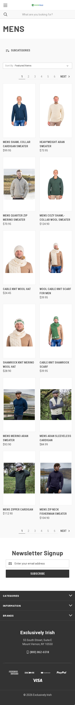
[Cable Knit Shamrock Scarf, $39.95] (56, 331)
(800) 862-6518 (39, 652)
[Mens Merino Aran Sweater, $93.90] (19, 404)
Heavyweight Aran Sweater (52, 144)
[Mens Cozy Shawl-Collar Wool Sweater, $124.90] (56, 184)
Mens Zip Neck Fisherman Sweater (53, 512)
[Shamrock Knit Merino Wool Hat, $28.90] (19, 331)
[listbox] (42, 66)
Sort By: (9, 65)
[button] (37, 50)
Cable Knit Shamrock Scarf (54, 365)
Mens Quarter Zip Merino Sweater (15, 218)
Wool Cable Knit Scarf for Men (55, 291)
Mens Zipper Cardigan (18, 509)
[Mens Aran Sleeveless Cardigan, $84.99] (56, 404)
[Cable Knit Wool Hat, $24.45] (19, 257)
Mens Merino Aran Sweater (15, 438)
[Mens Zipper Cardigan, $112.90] (19, 478)
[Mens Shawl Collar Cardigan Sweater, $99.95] (19, 110)
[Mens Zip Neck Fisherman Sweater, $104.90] (56, 478)
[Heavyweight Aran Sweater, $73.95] (56, 110)
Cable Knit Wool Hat (17, 289)
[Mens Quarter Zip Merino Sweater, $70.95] (19, 184)
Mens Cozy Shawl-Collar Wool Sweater (55, 218)
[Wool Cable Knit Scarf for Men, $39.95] (56, 257)
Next (63, 76)
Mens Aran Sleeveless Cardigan (55, 438)
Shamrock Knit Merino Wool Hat (18, 365)
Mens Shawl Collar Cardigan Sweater (16, 144)
